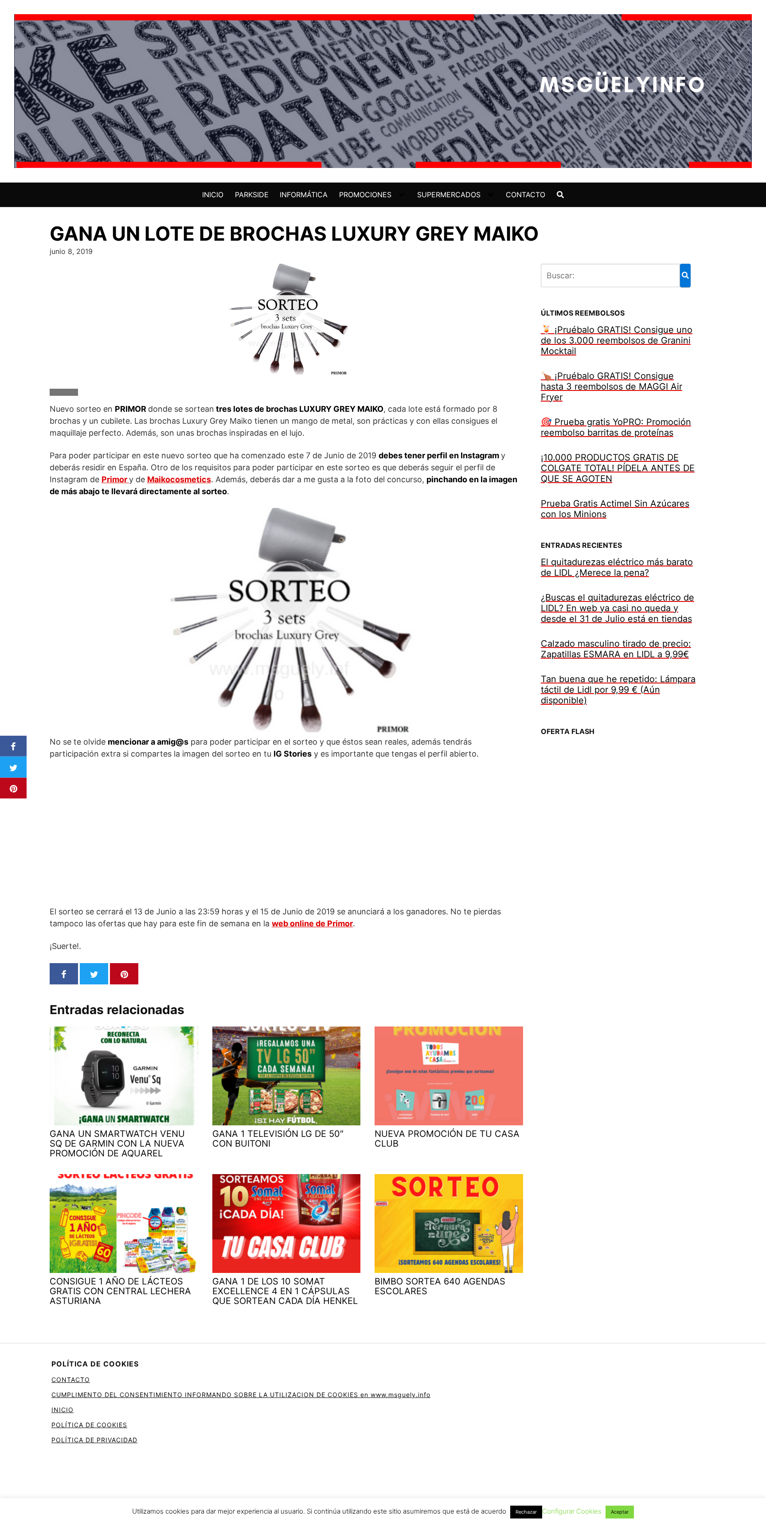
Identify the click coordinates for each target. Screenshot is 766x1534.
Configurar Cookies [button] (572, 1511)
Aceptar (620, 1512)
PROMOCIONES (365, 194)
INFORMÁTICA (304, 194)
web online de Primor (312, 923)
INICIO (212, 194)
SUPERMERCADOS (449, 194)
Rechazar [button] (526, 1512)
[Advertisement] (286, 832)
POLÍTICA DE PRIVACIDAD (94, 1440)
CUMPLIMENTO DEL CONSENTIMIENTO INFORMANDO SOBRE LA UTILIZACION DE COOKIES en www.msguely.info (240, 1394)
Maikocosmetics (179, 479)
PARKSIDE (252, 194)
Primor (115, 479)
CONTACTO (525, 194)
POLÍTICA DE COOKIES (89, 1425)
